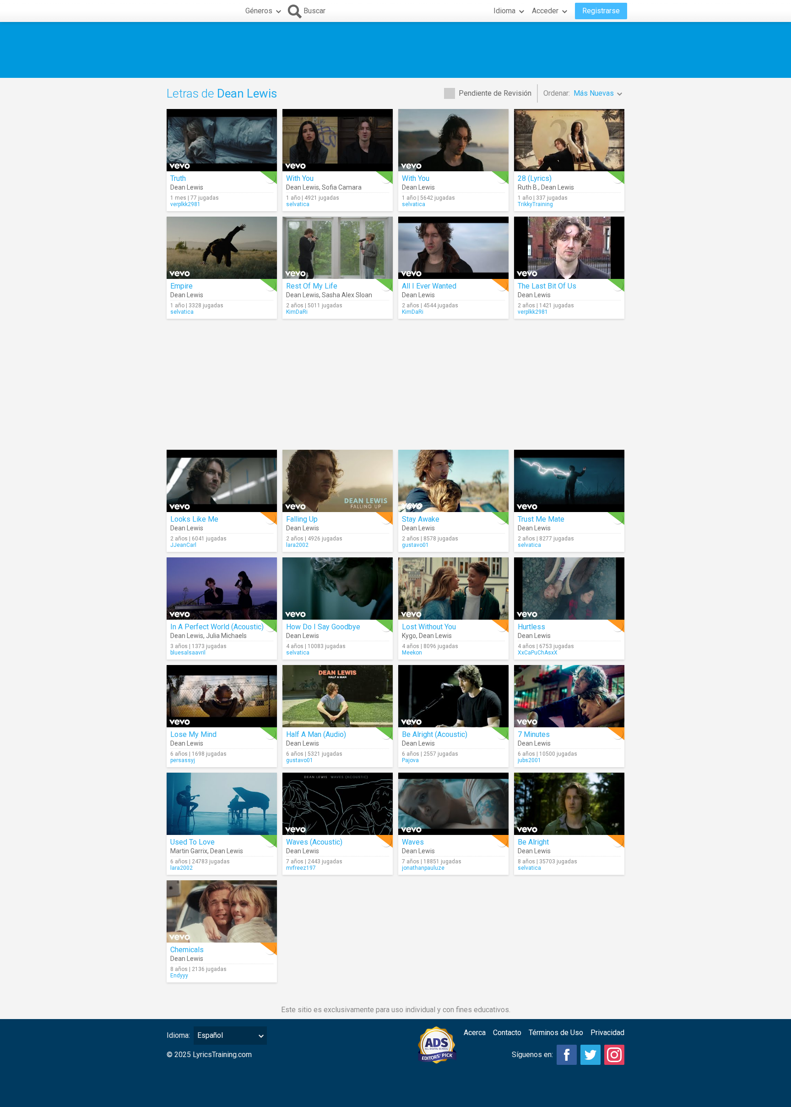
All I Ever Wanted (429, 286)
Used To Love (192, 842)
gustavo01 (415, 545)
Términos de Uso (556, 1032)
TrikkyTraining (535, 204)
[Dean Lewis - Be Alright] (569, 804)
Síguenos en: (532, 1054)
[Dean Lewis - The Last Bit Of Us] (569, 248)
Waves (413, 842)
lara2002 (297, 545)
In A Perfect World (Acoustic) (217, 626)
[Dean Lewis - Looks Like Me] (222, 481)
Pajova (410, 760)
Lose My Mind (193, 734)
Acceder (545, 10)
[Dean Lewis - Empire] (222, 248)
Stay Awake (420, 519)
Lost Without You (429, 626)
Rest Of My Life (311, 286)
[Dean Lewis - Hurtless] (569, 588)
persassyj (182, 760)
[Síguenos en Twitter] (590, 1055)
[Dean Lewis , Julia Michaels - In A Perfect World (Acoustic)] (222, 588)
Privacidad (607, 1032)
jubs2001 (529, 760)
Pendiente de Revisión (495, 93)
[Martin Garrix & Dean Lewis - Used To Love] (222, 804)
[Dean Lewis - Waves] (453, 804)
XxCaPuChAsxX (538, 652)
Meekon (412, 652)
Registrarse (601, 10)
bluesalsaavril (188, 652)
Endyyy (179, 975)
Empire (181, 286)
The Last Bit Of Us (547, 286)
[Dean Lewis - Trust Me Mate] (569, 481)
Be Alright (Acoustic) (434, 734)
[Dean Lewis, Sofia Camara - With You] (337, 140)
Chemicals (187, 949)
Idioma (504, 10)
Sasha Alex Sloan (347, 295)
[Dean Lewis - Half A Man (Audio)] (337, 696)
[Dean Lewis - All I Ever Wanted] (453, 248)
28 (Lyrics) (535, 178)
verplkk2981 (185, 204)
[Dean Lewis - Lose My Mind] (222, 696)
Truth (178, 178)
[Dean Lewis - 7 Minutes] (569, 696)
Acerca (475, 1032)
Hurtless (531, 626)
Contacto (507, 1032)
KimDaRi (297, 312)
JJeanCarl (183, 545)
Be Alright (533, 842)
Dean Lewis (186, 187)
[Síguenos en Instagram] (614, 1055)
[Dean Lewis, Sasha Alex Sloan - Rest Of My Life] (337, 248)
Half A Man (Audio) (316, 734)
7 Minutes (534, 734)
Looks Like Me (194, 519)
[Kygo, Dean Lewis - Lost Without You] (453, 588)
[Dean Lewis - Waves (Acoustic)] (337, 804)
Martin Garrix (188, 851)
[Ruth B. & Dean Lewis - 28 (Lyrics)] (569, 140)
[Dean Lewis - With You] (453, 140)
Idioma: (178, 1035)
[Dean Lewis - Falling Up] (337, 481)
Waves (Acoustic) (314, 842)
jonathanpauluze (423, 868)
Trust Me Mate (541, 519)
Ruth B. (528, 187)
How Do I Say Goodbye (323, 626)
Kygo (409, 635)
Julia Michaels (226, 635)
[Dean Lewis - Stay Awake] (453, 481)
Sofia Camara (342, 187)
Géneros (258, 10)
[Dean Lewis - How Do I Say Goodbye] (337, 588)
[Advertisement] (395, 50)
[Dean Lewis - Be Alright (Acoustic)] (453, 696)
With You (300, 178)
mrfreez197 (301, 868)
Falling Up (302, 519)
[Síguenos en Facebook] (567, 1055)
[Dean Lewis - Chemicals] (222, 911)
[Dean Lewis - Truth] (222, 140)
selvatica (297, 204)
